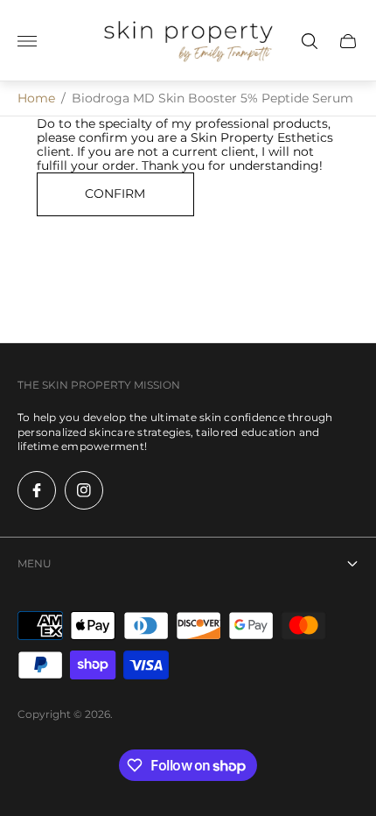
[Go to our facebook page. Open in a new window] (36, 490)
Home (36, 98)
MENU (34, 563)
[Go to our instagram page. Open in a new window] (84, 490)
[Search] (309, 41)
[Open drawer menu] (27, 41)
